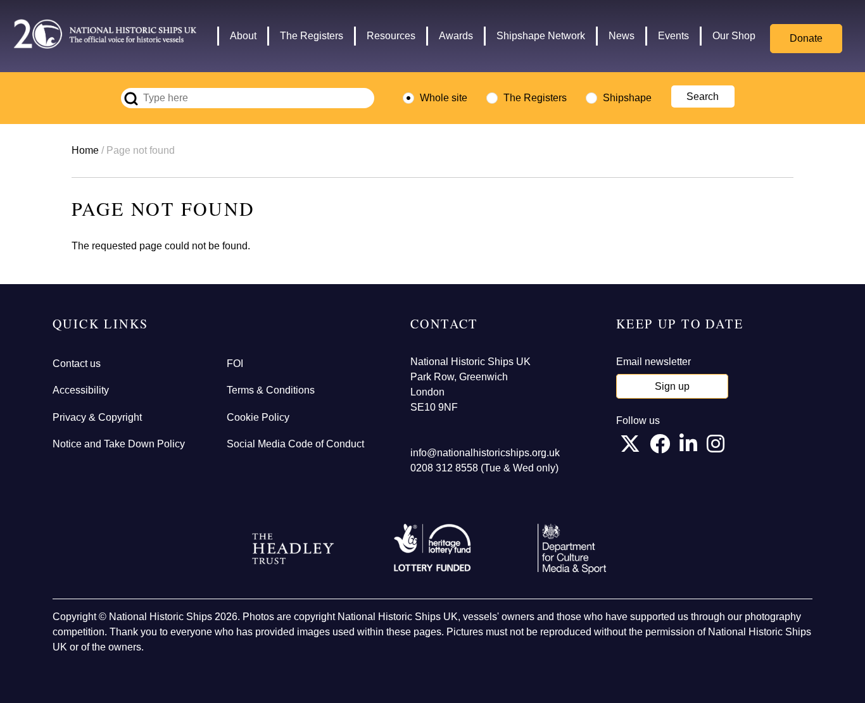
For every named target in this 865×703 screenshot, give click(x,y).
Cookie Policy (258, 417)
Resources (391, 35)
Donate (806, 38)
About (243, 35)
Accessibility (81, 390)
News (622, 35)
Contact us (77, 363)
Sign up (672, 386)
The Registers (311, 35)
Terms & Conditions (271, 390)
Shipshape (627, 97)
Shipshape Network (540, 35)
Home (85, 150)
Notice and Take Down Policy (119, 444)
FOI (235, 363)
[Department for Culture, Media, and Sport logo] (572, 548)
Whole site (443, 97)
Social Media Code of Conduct (295, 444)
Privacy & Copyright (97, 417)
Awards (456, 35)
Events (673, 35)
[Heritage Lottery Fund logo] (432, 548)
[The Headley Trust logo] (293, 549)
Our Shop (733, 35)
